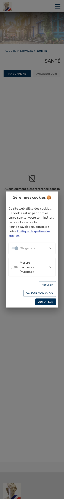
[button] (32, 248)
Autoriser (45, 301)
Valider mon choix (39, 293)
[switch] (12, 267)
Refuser (47, 284)
